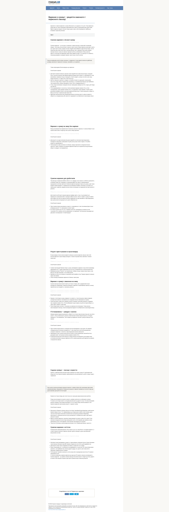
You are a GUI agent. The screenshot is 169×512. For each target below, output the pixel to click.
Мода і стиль (66, 8)
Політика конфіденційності (60, 509)
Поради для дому (75, 8)
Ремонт (85, 8)
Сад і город (110, 8)
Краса (58, 8)
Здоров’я (52, 8)
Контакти (51, 509)
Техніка (91, 8)
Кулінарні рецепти (100, 8)
